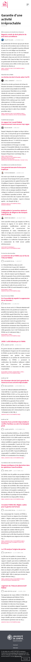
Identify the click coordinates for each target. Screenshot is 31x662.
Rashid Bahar (8, 127)
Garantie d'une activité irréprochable (14, 68)
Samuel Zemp (8, 470)
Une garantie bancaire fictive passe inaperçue (13, 168)
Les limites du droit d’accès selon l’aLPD (15, 77)
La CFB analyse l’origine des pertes (13, 549)
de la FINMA (7, 74)
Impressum (15, 645)
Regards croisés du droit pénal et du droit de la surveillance (13, 35)
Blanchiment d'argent (6, 371)
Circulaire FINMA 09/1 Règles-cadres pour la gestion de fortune (14, 506)
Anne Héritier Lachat (10, 591)
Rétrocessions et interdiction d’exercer (12, 32)
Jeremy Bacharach (9, 218)
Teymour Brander (9, 173)
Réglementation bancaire (7, 158)
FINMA (2, 68)
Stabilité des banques (7, 120)
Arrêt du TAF (4, 378)
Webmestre (15, 647)
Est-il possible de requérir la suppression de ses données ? (15, 299)
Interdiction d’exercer (7, 114)
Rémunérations (15, 580)
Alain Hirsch (7, 552)
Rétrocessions (5, 69)
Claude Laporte (9, 429)
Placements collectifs (17, 542)
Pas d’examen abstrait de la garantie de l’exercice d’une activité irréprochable (15, 381)
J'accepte (25, 659)
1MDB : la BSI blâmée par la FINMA (13, 341)
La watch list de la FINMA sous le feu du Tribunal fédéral (15, 257)
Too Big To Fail (24, 160)
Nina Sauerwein (8, 386)
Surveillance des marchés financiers (10, 160)
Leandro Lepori (9, 345)
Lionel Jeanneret (9, 80)
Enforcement (4, 289)
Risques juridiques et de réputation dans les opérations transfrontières (15, 466)
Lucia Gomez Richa (9, 510)
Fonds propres (8, 156)
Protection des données (20, 114)
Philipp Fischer (8, 40)
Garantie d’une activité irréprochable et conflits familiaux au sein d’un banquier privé (15, 424)
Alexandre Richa (9, 261)
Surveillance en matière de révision (11, 165)
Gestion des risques (6, 580)
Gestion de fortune (6, 542)
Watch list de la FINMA (7, 296)
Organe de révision (6, 204)
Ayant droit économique (7, 247)
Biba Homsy (7, 304)
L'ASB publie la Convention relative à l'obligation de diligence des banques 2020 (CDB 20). (14, 212)
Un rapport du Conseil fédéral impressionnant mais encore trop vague (15, 123)
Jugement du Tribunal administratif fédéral (14, 587)
